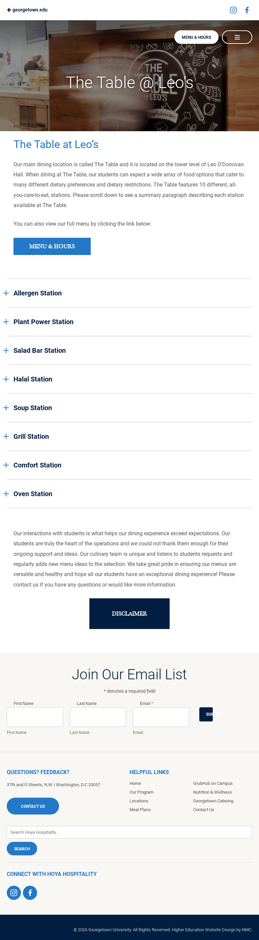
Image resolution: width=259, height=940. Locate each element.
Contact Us (33, 806)
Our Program (141, 792)
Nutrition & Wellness (212, 792)
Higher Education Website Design (203, 929)
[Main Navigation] (237, 37)
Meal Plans (140, 809)
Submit (209, 714)
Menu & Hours (196, 37)
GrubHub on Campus (213, 783)
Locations (139, 800)
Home (135, 783)
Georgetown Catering (213, 800)
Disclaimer (129, 613)
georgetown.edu (29, 9)
